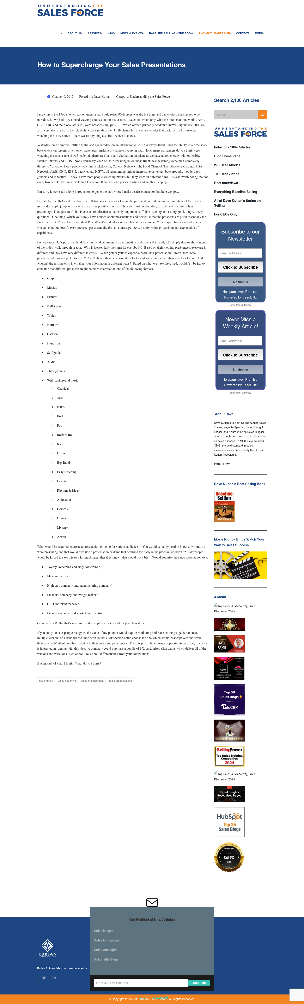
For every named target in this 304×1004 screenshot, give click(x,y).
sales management (92, 681)
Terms (239, 304)
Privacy (247, 304)
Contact (242, 33)
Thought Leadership (214, 33)
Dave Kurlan (46, 681)
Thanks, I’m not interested (152, 997)
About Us (74, 33)
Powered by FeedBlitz (240, 297)
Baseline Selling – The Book (171, 33)
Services (95, 33)
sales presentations (120, 681)
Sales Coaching (67, 681)
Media (259, 33)
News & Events (131, 33)
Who (111, 33)
